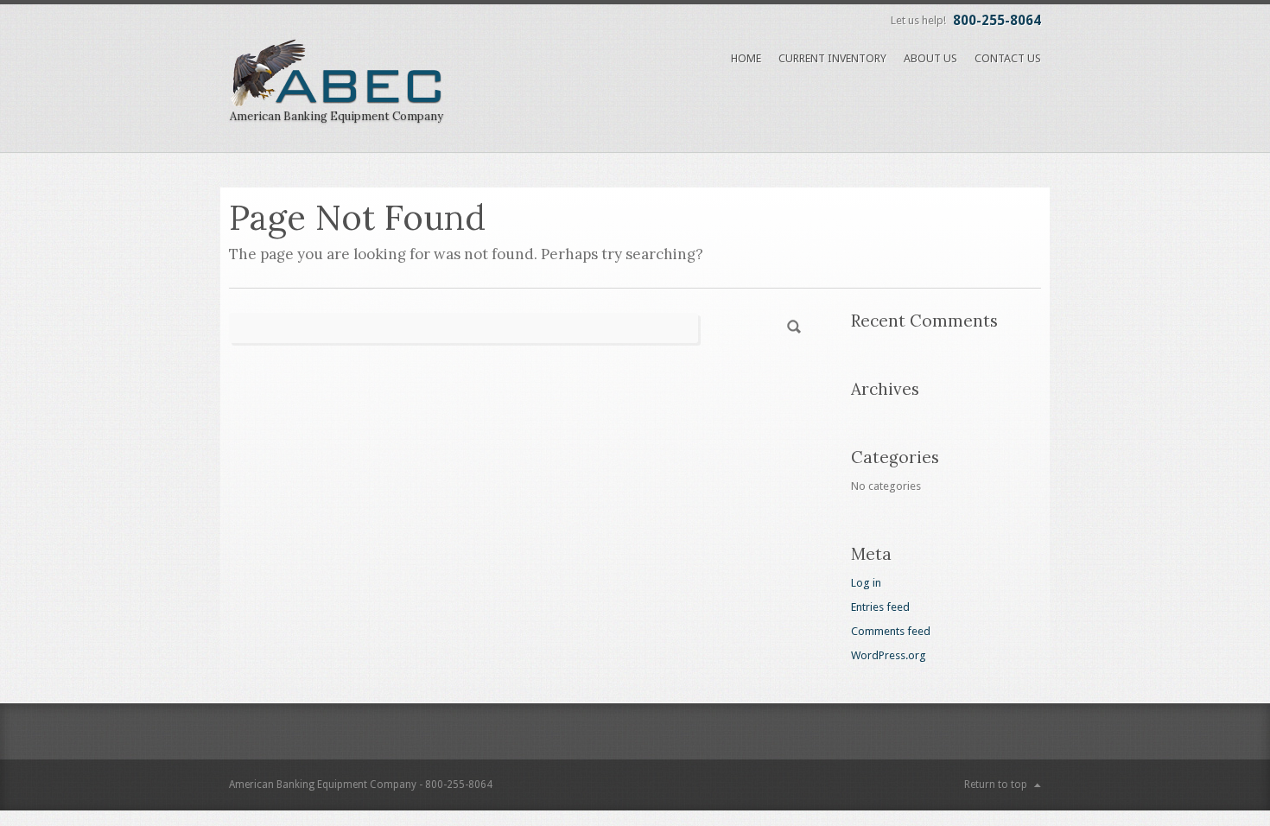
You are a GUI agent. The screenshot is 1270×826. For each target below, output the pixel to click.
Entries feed (880, 606)
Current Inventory (832, 58)
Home (746, 58)
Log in (866, 582)
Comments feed (890, 631)
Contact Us (1008, 58)
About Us (930, 58)
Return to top (995, 784)
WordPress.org (888, 655)
